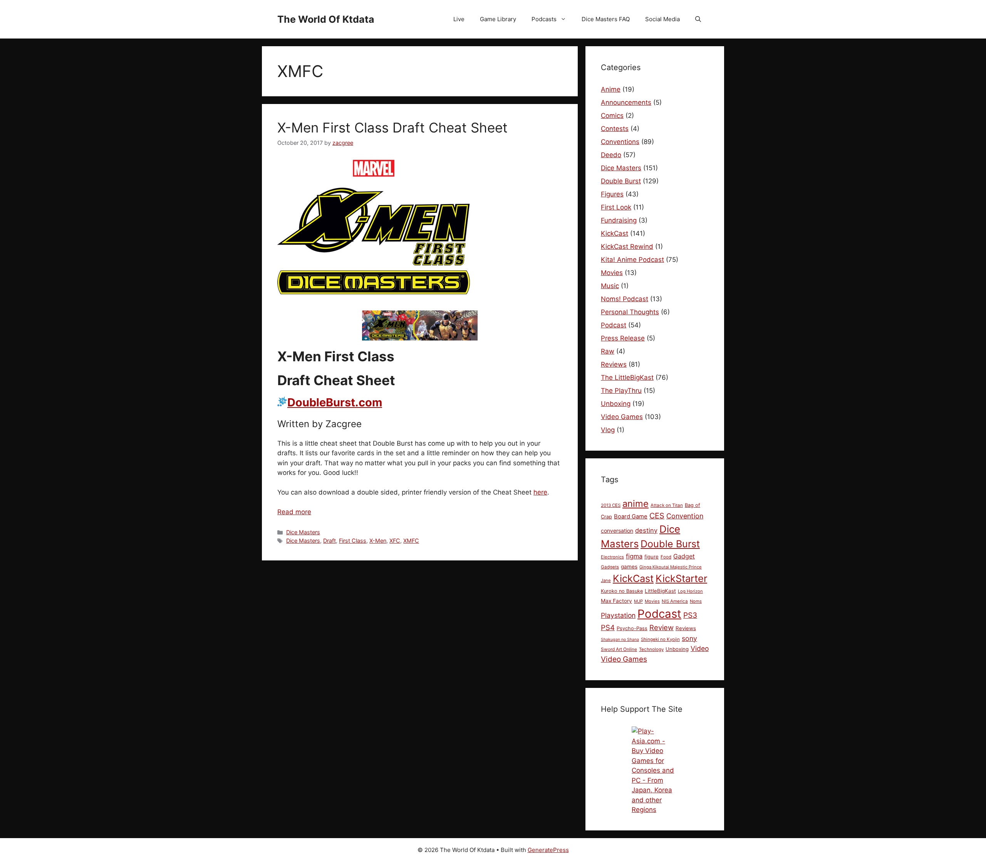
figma (634, 556)
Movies (612, 273)
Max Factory (616, 601)
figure (651, 556)
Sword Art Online (619, 649)
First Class (352, 540)
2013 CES (610, 505)
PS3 (690, 615)
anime (635, 503)
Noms (696, 601)
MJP (638, 601)
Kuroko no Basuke (622, 591)
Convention (684, 516)
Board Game (630, 516)
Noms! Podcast (624, 299)
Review (661, 627)
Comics (612, 115)
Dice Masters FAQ (606, 19)
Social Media (662, 19)
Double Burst (621, 181)
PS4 (608, 627)
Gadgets (610, 567)
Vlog (608, 430)
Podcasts (544, 19)
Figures (612, 194)
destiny (646, 530)
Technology (651, 649)
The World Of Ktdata (325, 19)
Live (458, 19)
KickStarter (681, 578)
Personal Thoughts (630, 312)
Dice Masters (303, 532)
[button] (698, 19)
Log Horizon (690, 591)
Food (666, 557)
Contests (615, 128)
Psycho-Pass (632, 628)
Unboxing (616, 404)
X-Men (377, 540)
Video (700, 648)
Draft (329, 540)
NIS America (675, 601)
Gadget (684, 556)
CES (656, 515)
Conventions (620, 142)
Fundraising (619, 220)
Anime (610, 89)
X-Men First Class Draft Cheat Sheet (392, 127)
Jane (606, 580)
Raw (607, 351)
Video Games (622, 417)
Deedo (611, 155)
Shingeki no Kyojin (660, 639)
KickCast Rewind (627, 246)
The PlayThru (621, 390)
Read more (294, 512)
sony (689, 638)
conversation (617, 530)
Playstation (618, 615)
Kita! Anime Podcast (632, 259)
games (629, 566)
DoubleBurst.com (334, 402)
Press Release (623, 338)
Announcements (626, 102)
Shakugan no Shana (620, 639)
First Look (616, 207)
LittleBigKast (660, 591)
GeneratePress (548, 850)
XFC (394, 540)
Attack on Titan (667, 505)
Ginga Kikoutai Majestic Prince (670, 567)
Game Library (498, 19)
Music (610, 286)
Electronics (612, 557)
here (540, 492)
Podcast (613, 325)
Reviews (614, 364)
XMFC (411, 540)
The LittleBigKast (627, 377)
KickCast (614, 233)
